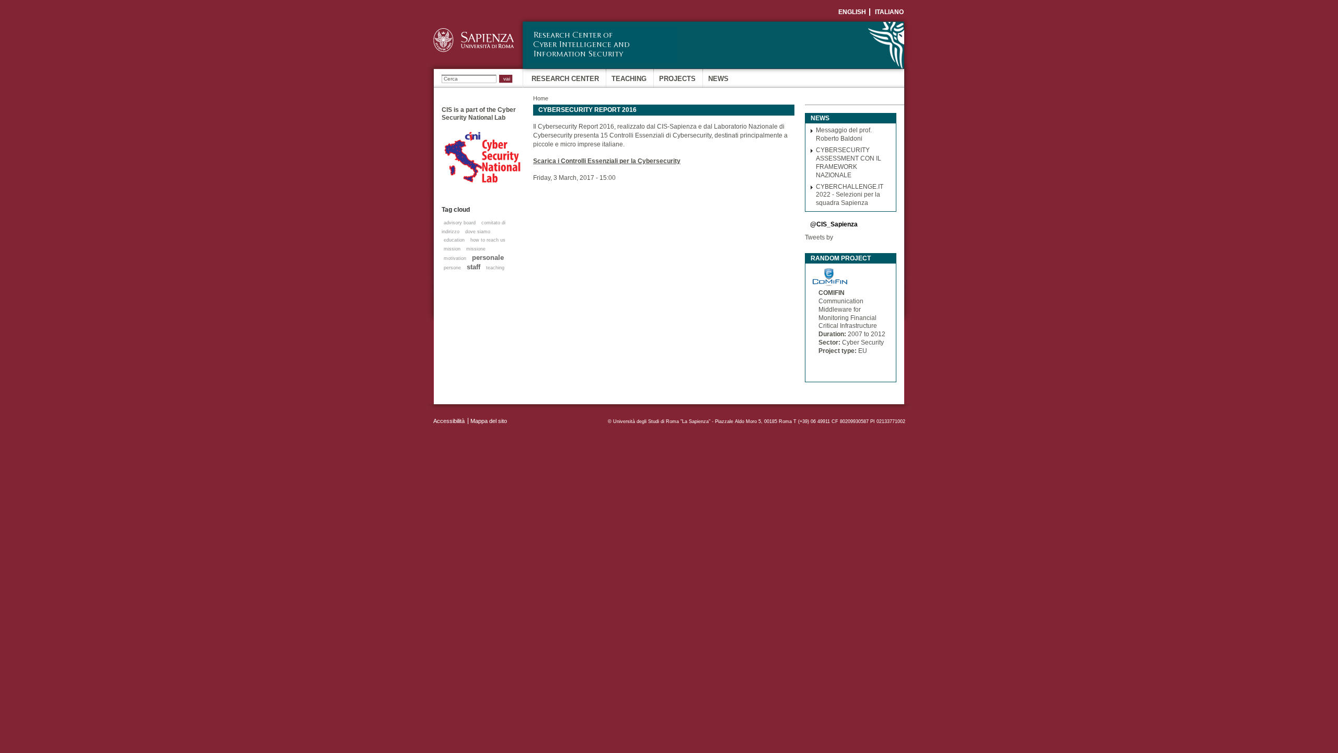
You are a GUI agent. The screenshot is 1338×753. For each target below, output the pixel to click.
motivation (455, 258)
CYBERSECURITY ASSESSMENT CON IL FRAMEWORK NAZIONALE (848, 162)
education (454, 240)
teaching (495, 267)
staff (473, 267)
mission (452, 249)
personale (488, 257)
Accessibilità (449, 421)
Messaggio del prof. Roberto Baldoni (844, 134)
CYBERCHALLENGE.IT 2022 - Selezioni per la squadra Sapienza (849, 195)
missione (476, 249)
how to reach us (487, 240)
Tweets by (819, 237)
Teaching (629, 79)
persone (452, 267)
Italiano (889, 12)
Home (540, 98)
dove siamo (477, 231)
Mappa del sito (488, 421)
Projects (677, 79)
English (852, 12)
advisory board (460, 222)
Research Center (565, 79)
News (718, 79)
